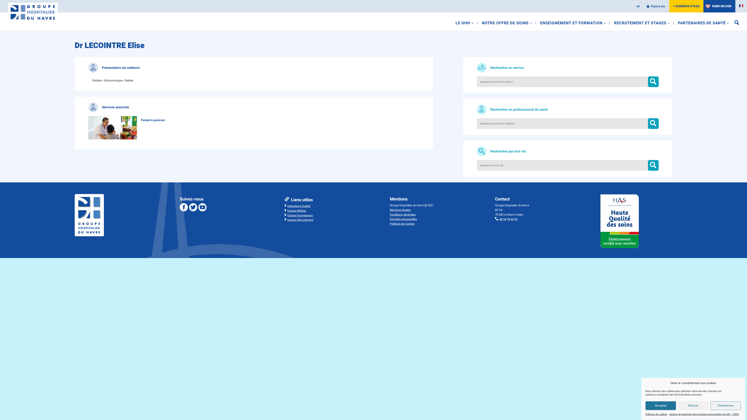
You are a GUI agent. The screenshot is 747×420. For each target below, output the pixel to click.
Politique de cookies (656, 414)
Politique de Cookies (402, 223)
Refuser (693, 406)
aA (638, 6)
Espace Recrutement (300, 219)
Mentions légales (400, 210)
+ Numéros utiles (686, 6)
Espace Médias (297, 210)
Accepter (661, 406)
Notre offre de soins (505, 24)
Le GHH (463, 24)
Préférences (726, 406)
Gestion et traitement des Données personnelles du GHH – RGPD (704, 414)
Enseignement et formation (571, 24)
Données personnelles (403, 219)
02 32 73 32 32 (508, 219)
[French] (741, 5)
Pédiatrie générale (153, 120)
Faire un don (721, 6)
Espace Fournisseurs (300, 215)
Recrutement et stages (640, 24)
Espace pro (658, 6)
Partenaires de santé (702, 24)
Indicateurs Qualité (299, 206)
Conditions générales (403, 214)
